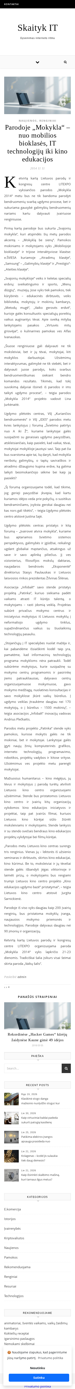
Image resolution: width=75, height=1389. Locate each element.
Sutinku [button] (39, 1378)
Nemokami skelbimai (19, 1344)
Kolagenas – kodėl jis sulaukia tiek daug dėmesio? (39, 1158)
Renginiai (47, 120)
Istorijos (10, 1219)
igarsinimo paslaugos (19, 1338)
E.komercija (12, 1209)
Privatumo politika (37, 1386)
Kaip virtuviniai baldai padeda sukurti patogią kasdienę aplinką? (39, 1120)
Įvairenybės (12, 1228)
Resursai (10, 1286)
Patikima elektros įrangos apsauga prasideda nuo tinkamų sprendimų (36, 1139)
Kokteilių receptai (16, 1333)
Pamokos (11, 1257)
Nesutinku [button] (37, 1368)
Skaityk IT (38, 27)
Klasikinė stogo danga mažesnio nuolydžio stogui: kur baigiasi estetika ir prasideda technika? (40, 1101)
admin (22, 977)
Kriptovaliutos (14, 1238)
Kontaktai (11, 4)
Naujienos (28, 120)
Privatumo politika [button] (50, 1358)
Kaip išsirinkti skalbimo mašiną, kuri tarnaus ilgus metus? (40, 1177)
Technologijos (14, 1296)
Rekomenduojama (17, 1267)
